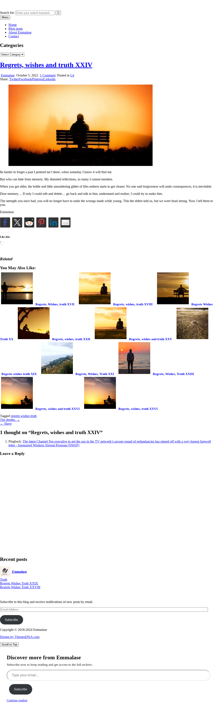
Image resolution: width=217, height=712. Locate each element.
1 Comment (48, 75)
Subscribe (11, 619)
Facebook (25, 79)
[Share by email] (65, 222)
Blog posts (15, 28)
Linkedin (49, 79)
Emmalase (7, 5)
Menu (5, 17)
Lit (72, 75)
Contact (13, 36)
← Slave (6, 423)
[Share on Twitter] (17, 222)
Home (12, 25)
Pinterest (37, 79)
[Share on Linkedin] (53, 222)
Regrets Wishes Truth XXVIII (20, 587)
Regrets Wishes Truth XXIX (19, 583)
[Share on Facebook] (5, 222)
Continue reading (17, 700)
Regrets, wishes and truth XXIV (46, 65)
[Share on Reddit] (29, 222)
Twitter (14, 79)
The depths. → (10, 420)
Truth (3, 579)
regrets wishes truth (24, 416)
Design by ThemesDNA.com (19, 637)
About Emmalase (20, 32)
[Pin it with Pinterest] (41, 222)
